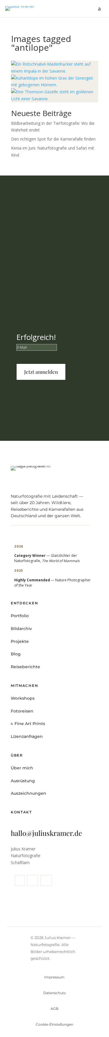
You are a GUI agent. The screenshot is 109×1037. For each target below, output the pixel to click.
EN (96, 1023)
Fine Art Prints (24, 1023)
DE (84, 1023)
